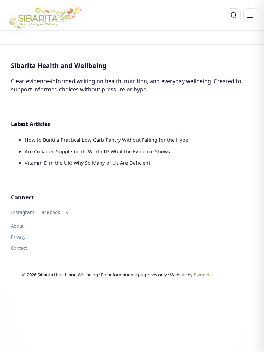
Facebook (49, 212)
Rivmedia (203, 275)
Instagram (22, 212)
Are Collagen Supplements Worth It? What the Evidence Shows (97, 151)
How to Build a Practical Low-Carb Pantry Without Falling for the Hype (106, 139)
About (17, 226)
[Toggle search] (234, 15)
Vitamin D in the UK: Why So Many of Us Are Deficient (87, 163)
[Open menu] (250, 15)
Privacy (18, 237)
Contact (19, 248)
